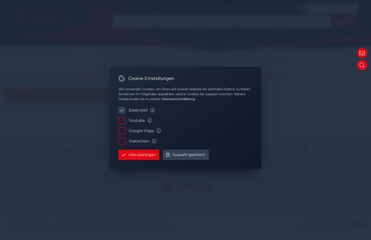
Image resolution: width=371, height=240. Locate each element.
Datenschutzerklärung (178, 99)
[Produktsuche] (362, 65)
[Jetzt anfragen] (362, 53)
